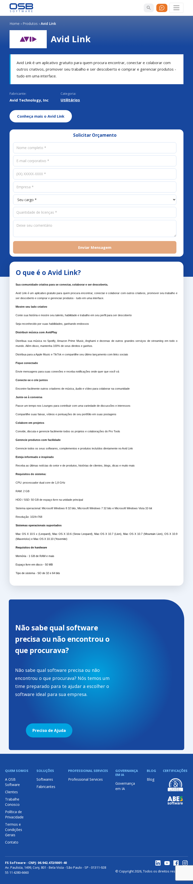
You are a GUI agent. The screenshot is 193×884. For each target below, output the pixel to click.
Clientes (11, 791)
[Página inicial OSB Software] (21, 8)
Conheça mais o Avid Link (40, 116)
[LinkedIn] (158, 863)
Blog (150, 779)
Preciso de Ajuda (49, 730)
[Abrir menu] (176, 8)
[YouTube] (167, 863)
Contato (11, 842)
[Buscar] (149, 8)
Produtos (30, 23)
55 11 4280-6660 (17, 872)
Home (15, 23)
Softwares (44, 779)
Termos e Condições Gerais (13, 829)
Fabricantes (45, 786)
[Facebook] (176, 863)
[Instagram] (185, 863)
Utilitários (70, 99)
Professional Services (85, 779)
